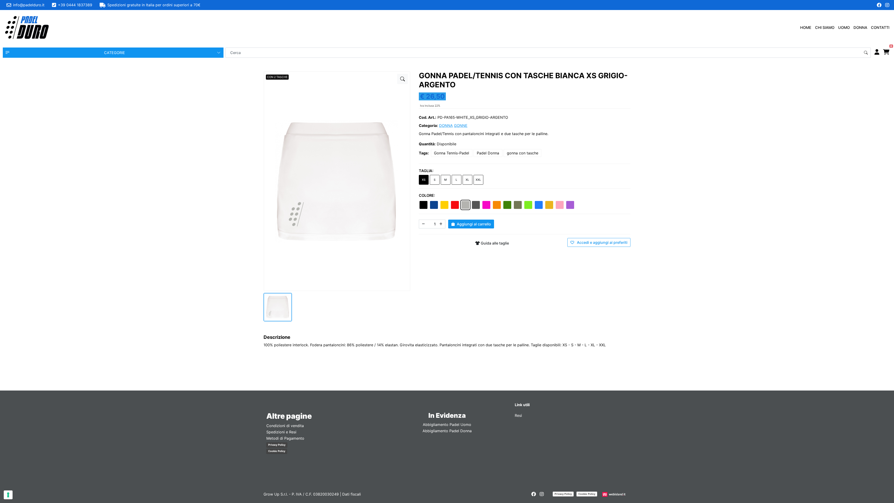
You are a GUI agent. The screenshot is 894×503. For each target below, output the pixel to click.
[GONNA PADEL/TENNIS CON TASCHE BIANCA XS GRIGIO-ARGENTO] (402, 79)
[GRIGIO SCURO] (476, 205)
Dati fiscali (351, 494)
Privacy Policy (276, 444)
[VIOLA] (570, 205)
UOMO (844, 27)
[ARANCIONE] (496, 205)
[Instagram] (887, 5)
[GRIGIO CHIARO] (465, 205)
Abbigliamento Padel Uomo (447, 424)
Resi (518, 415)
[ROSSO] (455, 205)
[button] (113, 53)
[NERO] (423, 205)
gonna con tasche (522, 153)
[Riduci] (423, 224)
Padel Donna (488, 153)
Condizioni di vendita (285, 425)
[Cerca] (866, 53)
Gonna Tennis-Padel (451, 153)
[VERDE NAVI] (517, 205)
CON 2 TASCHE (277, 77)
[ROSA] (559, 205)
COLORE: (427, 195)
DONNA (860, 27)
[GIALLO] (444, 205)
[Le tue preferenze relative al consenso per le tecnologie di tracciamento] (8, 494)
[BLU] (434, 205)
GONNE (460, 125)
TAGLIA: (426, 170)
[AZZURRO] (538, 205)
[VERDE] (507, 205)
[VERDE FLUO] (528, 205)
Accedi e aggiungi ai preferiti (601, 242)
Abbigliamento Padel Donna (447, 430)
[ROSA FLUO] (486, 205)
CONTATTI (880, 27)
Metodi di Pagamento (285, 438)
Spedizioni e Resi (281, 432)
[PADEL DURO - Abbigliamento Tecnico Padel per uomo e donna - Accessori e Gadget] (27, 27)
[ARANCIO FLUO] (549, 205)
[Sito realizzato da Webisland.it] (614, 494)
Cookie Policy (276, 451)
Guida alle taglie (494, 243)
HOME (805, 27)
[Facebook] (879, 5)
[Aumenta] (441, 224)
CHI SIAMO (824, 27)
